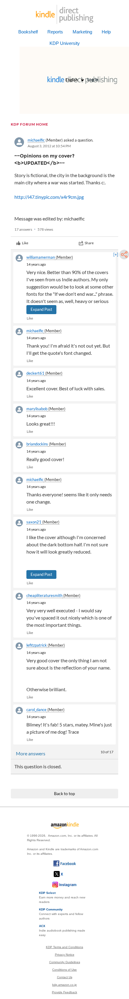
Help (106, 31)
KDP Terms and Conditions (64, 947)
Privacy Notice (64, 954)
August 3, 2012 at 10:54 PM (49, 146)
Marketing (82, 31)
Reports (55, 31)
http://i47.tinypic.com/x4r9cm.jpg (49, 197)
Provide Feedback (64, 992)
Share (89, 243)
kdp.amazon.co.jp (64, 984)
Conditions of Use (64, 969)
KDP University (65, 43)
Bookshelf (28, 31)
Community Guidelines (64, 962)
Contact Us (64, 977)
